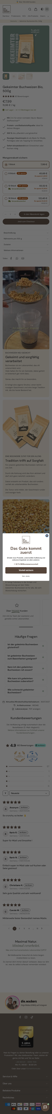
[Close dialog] (47, 535)
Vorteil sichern (26, 570)
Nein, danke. (26, 576)
